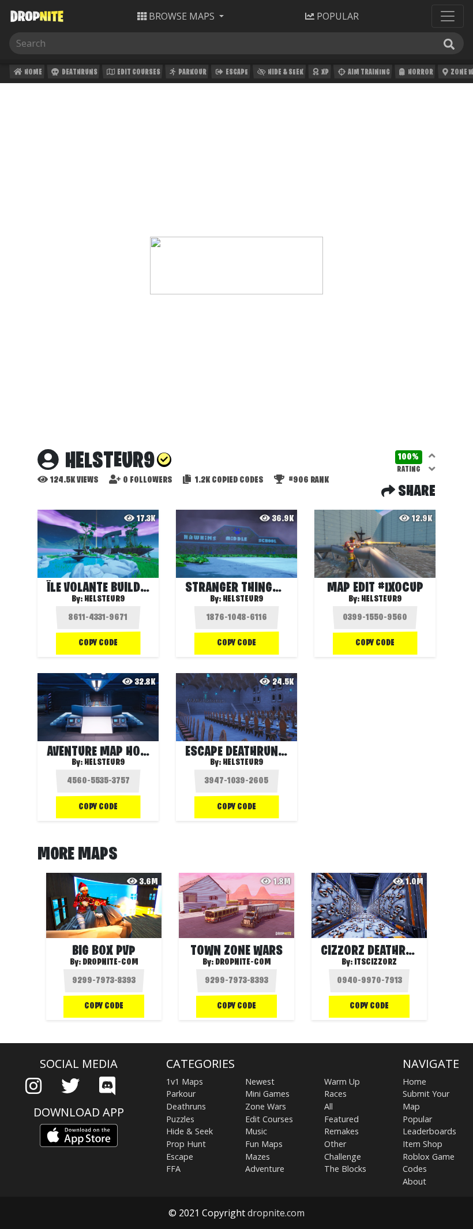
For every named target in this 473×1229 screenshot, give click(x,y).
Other (335, 1143)
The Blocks (345, 1168)
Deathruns (79, 72)
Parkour (192, 72)
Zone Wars (265, 1106)
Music (256, 1131)
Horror (420, 72)
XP (324, 72)
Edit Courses (138, 72)
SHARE (415, 492)
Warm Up (342, 1081)
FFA (173, 1168)
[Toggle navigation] (447, 16)
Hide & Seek (284, 72)
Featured (341, 1119)
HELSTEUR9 (104, 599)
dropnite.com (276, 1212)
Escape (236, 72)
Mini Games (267, 1093)
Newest (260, 1081)
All (328, 1106)
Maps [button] (182, 16)
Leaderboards (429, 1131)
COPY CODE (98, 643)
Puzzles (180, 1119)
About (414, 1181)
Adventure (264, 1168)
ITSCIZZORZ (375, 962)
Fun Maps (264, 1143)
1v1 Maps (184, 1081)
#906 (308, 480)
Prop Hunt (186, 1143)
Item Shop (422, 1143)
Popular (417, 1119)
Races (335, 1093)
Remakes (341, 1131)
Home (32, 72)
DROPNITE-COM (110, 962)
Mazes (257, 1156)
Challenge (342, 1156)
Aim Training (368, 72)
